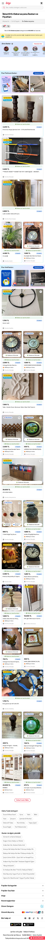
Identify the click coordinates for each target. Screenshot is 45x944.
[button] (3, 3)
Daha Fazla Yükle (22, 800)
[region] (23, 51)
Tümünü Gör (38, 44)
